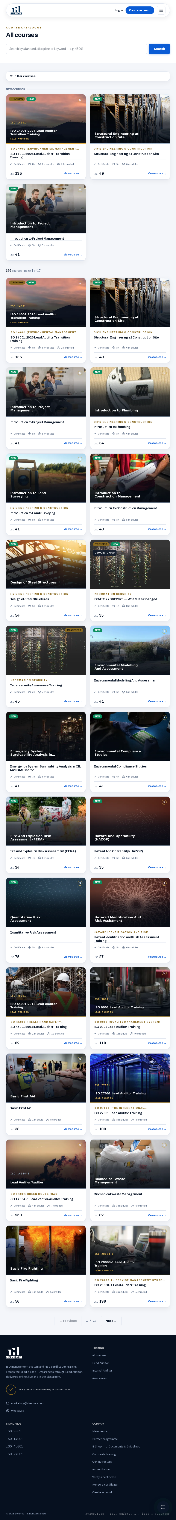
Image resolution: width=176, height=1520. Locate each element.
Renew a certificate (105, 1484)
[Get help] (163, 1507)
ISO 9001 (13, 1431)
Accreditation (101, 1469)
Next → (111, 1321)
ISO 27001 (14, 1454)
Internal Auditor (102, 1370)
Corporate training (104, 1454)
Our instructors (102, 1461)
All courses (99, 1355)
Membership (100, 1431)
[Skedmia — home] (16, 10)
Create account (102, 1492)
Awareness (99, 1378)
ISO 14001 (14, 1439)
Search (159, 48)
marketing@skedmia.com (27, 1403)
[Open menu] (161, 10)
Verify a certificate (104, 1477)
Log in (119, 10)
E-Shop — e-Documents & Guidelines (116, 1446)
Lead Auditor (100, 1363)
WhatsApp (17, 1411)
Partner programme (105, 1439)
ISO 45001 (14, 1446)
